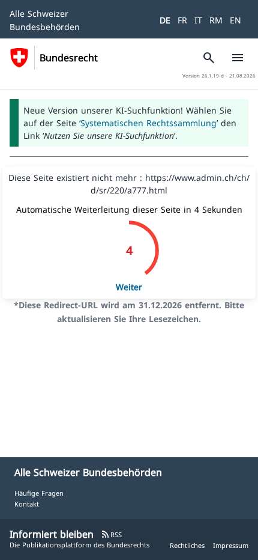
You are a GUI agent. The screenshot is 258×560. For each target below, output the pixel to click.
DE (165, 20)
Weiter (129, 287)
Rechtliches (187, 545)
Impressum (230, 545)
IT (198, 20)
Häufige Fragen (39, 493)
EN (235, 20)
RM (216, 20)
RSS (111, 534)
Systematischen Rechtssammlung (148, 123)
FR (182, 20)
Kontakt (26, 503)
